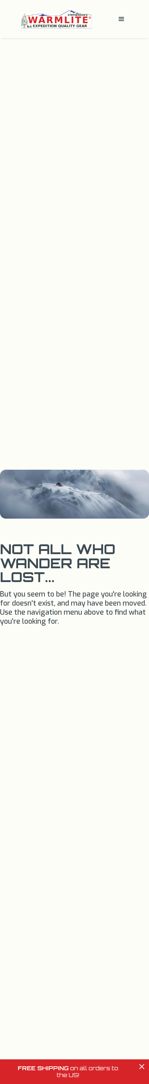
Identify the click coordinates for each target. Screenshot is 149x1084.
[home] (55, 19)
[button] (121, 19)
